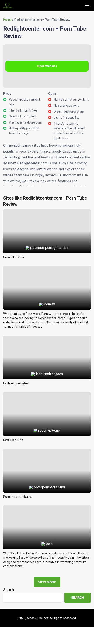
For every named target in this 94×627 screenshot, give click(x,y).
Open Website (47, 66)
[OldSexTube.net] (7, 5)
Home (7, 19)
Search (8, 590)
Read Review (47, 221)
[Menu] (88, 5)
